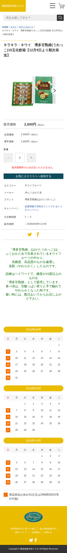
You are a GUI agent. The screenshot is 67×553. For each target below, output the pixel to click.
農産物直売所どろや (13, 5)
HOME (5, 27)
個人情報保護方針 (48, 528)
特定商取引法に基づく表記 (23, 528)
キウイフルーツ (26, 27)
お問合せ (48, 532)
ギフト (13, 27)
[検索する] (60, 18)
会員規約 (35, 532)
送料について (21, 532)
